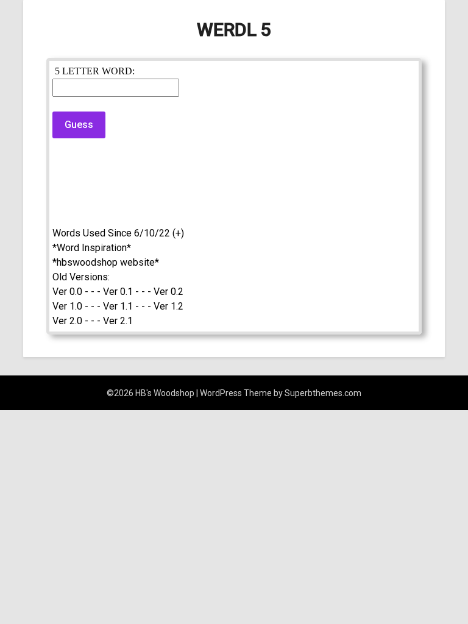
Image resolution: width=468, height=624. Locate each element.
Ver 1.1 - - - (127, 306)
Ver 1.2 (168, 306)
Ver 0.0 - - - (76, 291)
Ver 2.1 (118, 321)
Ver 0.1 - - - (127, 291)
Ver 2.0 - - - (76, 321)
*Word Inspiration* (91, 248)
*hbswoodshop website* (105, 262)
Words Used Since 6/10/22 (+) (118, 233)
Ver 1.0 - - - (76, 306)
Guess (79, 124)
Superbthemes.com (323, 393)
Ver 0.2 (168, 291)
